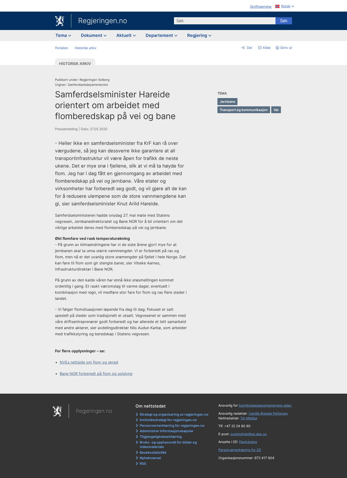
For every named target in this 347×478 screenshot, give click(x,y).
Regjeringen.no (102, 20)
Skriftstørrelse (260, 6)
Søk (284, 20)
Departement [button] (160, 35)
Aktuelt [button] (124, 35)
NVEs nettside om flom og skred (89, 362)
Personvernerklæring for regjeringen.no (172, 425)
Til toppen (123, 386)
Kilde (266, 48)
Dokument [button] (92, 35)
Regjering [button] (197, 35)
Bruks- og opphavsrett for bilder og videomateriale (168, 444)
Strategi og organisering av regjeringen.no (174, 414)
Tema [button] (61, 35)
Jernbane (227, 101)
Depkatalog (248, 442)
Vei (276, 110)
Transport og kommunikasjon (244, 110)
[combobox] (224, 20)
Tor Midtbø (248, 418)
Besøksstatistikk (153, 452)
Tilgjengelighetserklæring (161, 437)
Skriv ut (286, 48)
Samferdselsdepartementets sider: (265, 405)
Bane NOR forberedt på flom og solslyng (96, 373)
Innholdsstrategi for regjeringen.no (168, 420)
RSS (143, 463)
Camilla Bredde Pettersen (268, 413)
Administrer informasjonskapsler (167, 431)
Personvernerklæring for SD (239, 450)
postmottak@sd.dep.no (248, 434)
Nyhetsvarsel (150, 458)
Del (249, 48)
